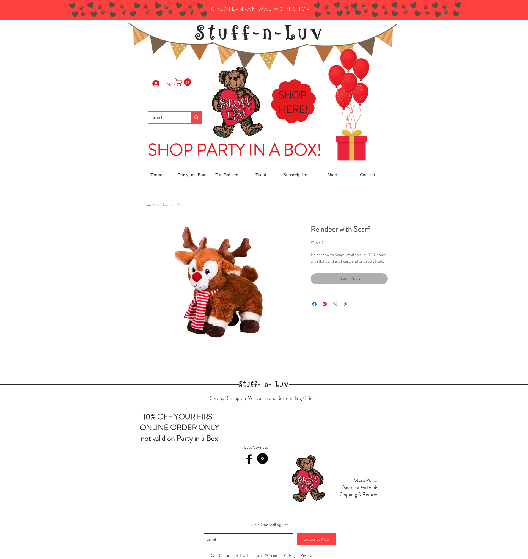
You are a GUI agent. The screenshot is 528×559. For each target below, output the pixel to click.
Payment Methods (360, 487)
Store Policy (366, 480)
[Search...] (196, 117)
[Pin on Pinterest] (324, 304)
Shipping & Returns (359, 494)
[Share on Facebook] (314, 304)
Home (145, 205)
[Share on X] (345, 304)
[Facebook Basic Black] (249, 459)
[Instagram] (262, 458)
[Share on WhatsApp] (335, 304)
